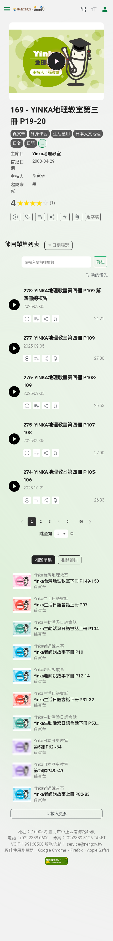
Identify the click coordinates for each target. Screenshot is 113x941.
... (42, 143)
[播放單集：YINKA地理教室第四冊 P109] (14, 348)
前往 (100, 262)
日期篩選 (60, 245)
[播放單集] (56, 61)
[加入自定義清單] (40, 217)
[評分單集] (65, 217)
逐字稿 (92, 217)
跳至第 (46, 533)
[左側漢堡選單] (7, 9)
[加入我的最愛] (28, 217)
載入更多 (58, 813)
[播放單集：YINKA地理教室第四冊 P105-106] (14, 486)
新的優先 (99, 275)
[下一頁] (90, 521)
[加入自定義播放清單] (36, 318)
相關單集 (43, 560)
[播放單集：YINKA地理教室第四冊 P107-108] (14, 439)
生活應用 (61, 134)
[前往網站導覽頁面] (82, 9)
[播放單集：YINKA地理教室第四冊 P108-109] (14, 391)
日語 (31, 143)
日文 (17, 143)
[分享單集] (52, 217)
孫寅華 (19, 134)
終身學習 (39, 134)
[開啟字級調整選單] (93, 9)
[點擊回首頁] (29, 9)
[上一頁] (23, 521)
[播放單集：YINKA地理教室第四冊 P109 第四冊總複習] (14, 304)
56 (81, 521)
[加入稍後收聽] (15, 217)
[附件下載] (77, 217)
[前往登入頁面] (104, 9)
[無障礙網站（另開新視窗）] (56, 863)
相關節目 (69, 560)
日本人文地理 (88, 134)
